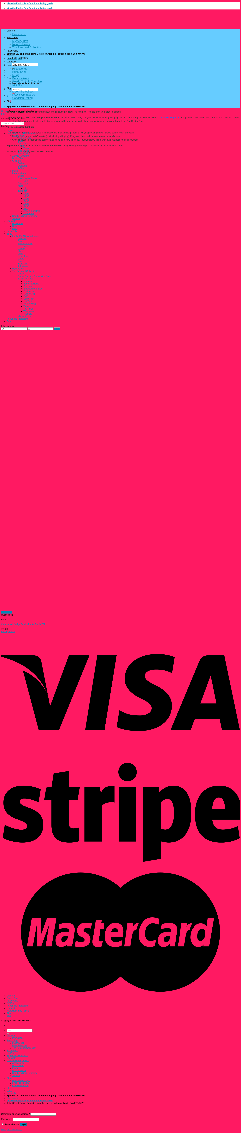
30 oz (26, 206)
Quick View (6, 612)
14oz (25, 188)
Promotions (19, 34)
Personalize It (20, 78)
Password (6, 1119)
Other (20, 253)
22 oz (26, 203)
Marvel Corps (24, 316)
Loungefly (11, 61)
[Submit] (8, 1033)
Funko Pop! (12, 37)
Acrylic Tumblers (20, 156)
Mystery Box (20, 40)
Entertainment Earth (33, 289)
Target (26, 306)
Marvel (21, 251)
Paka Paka (12, 51)
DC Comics (23, 246)
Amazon (27, 281)
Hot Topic (28, 301)
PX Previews (29, 304)
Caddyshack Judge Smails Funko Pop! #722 (23, 624)
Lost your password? (11, 1129)
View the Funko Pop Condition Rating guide (30, 3)
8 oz (25, 208)
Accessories (19, 68)
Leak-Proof (28, 213)
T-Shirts (22, 168)
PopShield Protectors (17, 58)
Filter (57, 329)
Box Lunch (28, 286)
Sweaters (22, 166)
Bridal (21, 176)
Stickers (17, 84)
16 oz (26, 198)
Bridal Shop (19, 71)
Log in (23, 1125)
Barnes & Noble (31, 284)
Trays (26, 148)
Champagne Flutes (27, 178)
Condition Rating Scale (168, 117)
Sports (21, 261)
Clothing (16, 161)
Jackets (21, 163)
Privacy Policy (8, 631)
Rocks (21, 258)
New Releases (21, 44)
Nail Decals (23, 151)
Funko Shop (29, 294)
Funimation (29, 291)
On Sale (11, 31)
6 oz (25, 181)
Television (23, 266)
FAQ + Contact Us (23, 94)
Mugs (15, 75)
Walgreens (28, 311)
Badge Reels (24, 138)
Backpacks (17, 223)
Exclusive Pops (25, 279)
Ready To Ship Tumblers (27, 81)
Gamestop (28, 299)
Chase (21, 273)
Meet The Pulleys (23, 91)
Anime (21, 241)
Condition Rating (22, 97)
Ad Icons (22, 238)
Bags (20, 141)
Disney (21, 248)
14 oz (26, 196)
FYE (25, 296)
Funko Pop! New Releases (25, 236)
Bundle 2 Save (25, 243)
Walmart (27, 314)
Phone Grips (24, 153)
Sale (9, 321)
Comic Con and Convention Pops (34, 276)
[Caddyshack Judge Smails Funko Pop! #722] (43, 610)
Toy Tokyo (28, 309)
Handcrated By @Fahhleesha (21, 133)
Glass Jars (23, 143)
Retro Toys (23, 256)
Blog (9, 101)
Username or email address (15, 1114)
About (10, 88)
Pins (14, 228)
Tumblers (22, 191)
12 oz (26, 193)
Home (4, 111)
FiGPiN (10, 54)
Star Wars (22, 263)
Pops (9, 233)
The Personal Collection (27, 47)
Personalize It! (19, 173)
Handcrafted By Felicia (18, 65)
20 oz (26, 201)
